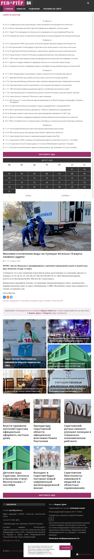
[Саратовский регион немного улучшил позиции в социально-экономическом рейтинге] (77, 411)
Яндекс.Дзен (35, 313)
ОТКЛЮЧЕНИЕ (24, 301)
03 (9, 173)
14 (59, 178)
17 (9, 182)
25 (22, 187)
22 (72, 182)
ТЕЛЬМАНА (47, 301)
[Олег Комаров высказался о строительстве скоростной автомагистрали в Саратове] (24, 382)
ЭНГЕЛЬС (6, 301)
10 (9, 178)
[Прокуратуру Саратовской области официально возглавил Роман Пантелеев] (47, 411)
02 (85, 169)
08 (72, 173)
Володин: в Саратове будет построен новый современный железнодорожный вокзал (46, 480)
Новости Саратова (11, 15)
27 (47, 187)
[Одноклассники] (7, 297)
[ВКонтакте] (4, 297)
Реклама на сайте (52, 9)
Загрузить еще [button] (47, 154)
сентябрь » (65, 196)
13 (47, 178)
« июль (28, 196)
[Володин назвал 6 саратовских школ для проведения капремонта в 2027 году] (69, 356)
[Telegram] (11, 297)
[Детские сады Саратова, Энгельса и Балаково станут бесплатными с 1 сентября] (16, 458)
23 (85, 182)
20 (47, 182)
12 (34, 178)
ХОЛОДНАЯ (34, 301)
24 (9, 187)
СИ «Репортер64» (16, 551)
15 (72, 178)
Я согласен (66, 548)
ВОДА (40, 301)
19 (34, 182)
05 (34, 173)
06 (47, 173)
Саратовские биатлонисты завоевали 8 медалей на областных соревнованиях (74, 480)
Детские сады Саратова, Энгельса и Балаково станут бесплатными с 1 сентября (16, 479)
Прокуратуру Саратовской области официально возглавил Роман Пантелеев (45, 433)
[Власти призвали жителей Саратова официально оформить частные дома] (16, 411)
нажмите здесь (48, 554)
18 (22, 182)
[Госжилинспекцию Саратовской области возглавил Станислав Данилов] (69, 382)
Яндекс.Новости (48, 310)
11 (22, 178)
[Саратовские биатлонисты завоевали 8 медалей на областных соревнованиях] (77, 458)
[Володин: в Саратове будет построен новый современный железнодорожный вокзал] (47, 458)
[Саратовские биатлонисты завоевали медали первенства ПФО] (24, 343)
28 (59, 187)
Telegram (47, 313)
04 (22, 173)
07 (59, 173)
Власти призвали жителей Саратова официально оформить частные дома (16, 432)
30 (85, 187)
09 (85, 173)
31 (9, 191)
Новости (21, 9)
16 (85, 178)
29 (72, 187)
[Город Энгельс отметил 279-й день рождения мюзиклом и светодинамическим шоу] (69, 331)
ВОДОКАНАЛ (14, 301)
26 (34, 187)
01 (72, 169)
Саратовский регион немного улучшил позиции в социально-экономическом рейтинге (77, 433)
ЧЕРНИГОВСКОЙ (57, 301)
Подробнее (34, 9)
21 (59, 182)
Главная (9, 9)
